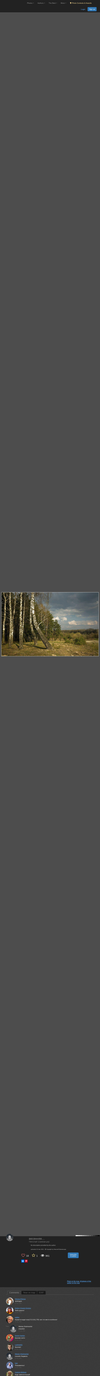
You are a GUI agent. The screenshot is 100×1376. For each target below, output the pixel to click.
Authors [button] (41, 3)
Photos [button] (30, 3)
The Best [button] (52, 3)
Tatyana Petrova (20, 1299)
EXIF (41, 1292)
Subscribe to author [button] (73, 1255)
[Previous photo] (2, 602)
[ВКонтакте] (22, 1261)
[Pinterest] (26, 1261)
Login (83, 9)
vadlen (17, 1317)
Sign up (92, 9)
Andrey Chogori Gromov (23, 1308)
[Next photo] (97, 602)
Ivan (16, 1363)
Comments (14, 1292)
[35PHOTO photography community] (13, 3)
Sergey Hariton (20, 1336)
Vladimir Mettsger (20, 1372)
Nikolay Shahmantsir (22, 1354)
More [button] (63, 3)
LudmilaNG (18, 1345)
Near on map (29, 1292)
